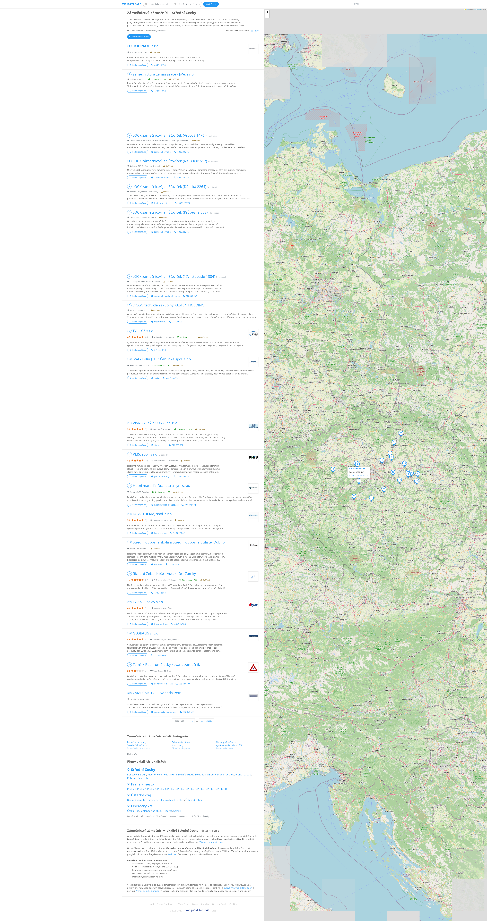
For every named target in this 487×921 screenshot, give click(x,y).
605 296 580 (180, 624)
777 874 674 (190, 504)
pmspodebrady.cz (162, 476)
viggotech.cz (160, 321)
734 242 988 (160, 592)
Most (172, 800)
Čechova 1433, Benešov (139, 492)
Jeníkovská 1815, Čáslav (163, 608)
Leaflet (467, 9)
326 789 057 (177, 445)
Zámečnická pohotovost (138, 748)
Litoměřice (154, 800)
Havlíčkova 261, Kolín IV (139, 365)
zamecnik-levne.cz (162, 151)
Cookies (233, 904)
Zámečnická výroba (181, 748)
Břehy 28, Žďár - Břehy (161, 429)
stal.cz (157, 378)
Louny (164, 800)
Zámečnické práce (224, 748)
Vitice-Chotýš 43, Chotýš (162, 671)
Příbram (131, 778)
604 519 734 (160, 65)
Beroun (142, 774)
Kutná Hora (170, 774)
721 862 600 (160, 655)
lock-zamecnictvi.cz (163, 203)
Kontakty (205, 904)
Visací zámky (178, 745)
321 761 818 (160, 350)
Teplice (180, 800)
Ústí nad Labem (194, 800)
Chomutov (141, 800)
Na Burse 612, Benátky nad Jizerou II (144, 166)
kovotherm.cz (160, 533)
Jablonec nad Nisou (151, 811)
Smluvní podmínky (166, 904)
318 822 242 (179, 533)
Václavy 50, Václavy (137, 79)
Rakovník (143, 778)
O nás (195, 904)
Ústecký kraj (141, 795)
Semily (177, 811)
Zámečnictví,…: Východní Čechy (141, 816)
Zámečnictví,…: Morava (166, 816)
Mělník (182, 774)
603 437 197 (184, 683)
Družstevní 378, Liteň (138, 52)
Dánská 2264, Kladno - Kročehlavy (143, 191)
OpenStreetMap (477, 9)
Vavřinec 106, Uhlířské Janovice (165, 639)
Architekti (172, 854)
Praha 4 (161, 789)
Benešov (132, 774)
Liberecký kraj (142, 806)
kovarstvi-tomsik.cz (163, 683)
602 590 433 (172, 378)
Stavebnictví (137, 30)
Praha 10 (222, 789)
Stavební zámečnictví (137, 745)
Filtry (256, 30)
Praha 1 (131, 789)
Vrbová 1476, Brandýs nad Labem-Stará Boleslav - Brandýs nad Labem (159, 140)
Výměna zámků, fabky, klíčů (229, 745)
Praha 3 (151, 789)
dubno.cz (158, 564)
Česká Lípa (133, 811)
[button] (359, 481)
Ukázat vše (132, 754)
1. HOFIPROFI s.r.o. (357, 468)
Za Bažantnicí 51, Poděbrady (166, 460)
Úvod (151, 904)
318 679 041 (174, 564)
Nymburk (210, 774)
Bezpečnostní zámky (136, 742)
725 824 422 (183, 476)
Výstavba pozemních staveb (212, 842)
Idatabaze (134, 4)
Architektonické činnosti (147, 891)
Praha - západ (243, 774)
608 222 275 (183, 151)
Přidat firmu (183, 904)
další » (209, 720)
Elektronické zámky (181, 742)
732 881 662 (160, 90)
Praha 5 (171, 789)
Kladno (152, 774)
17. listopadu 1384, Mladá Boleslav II (144, 281)
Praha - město (142, 784)
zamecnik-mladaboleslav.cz (167, 296)
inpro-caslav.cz (161, 624)
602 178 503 (188, 712)
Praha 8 (201, 789)
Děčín (130, 800)
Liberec (168, 811)
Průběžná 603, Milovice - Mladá (142, 217)
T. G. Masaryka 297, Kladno (165, 580)
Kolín (160, 774)
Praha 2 (141, 789)
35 (202, 720)
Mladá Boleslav (195, 774)
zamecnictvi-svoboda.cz (165, 712)
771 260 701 (177, 321)
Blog (214, 910)
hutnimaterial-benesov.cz (166, 504)
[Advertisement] (192, 113)
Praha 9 (211, 789)
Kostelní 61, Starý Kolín (139, 699)
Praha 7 (191, 789)
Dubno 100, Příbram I (138, 548)
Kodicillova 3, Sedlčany (162, 520)
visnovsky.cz (160, 445)
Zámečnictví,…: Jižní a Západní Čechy (193, 816)
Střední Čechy (143, 769)
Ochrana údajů (219, 904)
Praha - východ (225, 774)
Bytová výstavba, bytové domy (238, 887)
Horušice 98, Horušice (138, 310)
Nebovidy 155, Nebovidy (164, 337)
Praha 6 (181, 789)
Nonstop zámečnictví (226, 742)
